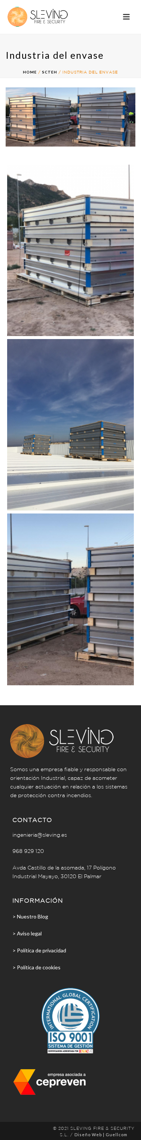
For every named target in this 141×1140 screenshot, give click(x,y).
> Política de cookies (36, 967)
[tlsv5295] (70, 599)
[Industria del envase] (70, 115)
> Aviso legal (27, 933)
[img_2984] (70, 424)
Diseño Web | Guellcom (100, 1134)
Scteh (49, 72)
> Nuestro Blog (30, 916)
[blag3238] (70, 250)
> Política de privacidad (39, 950)
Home (30, 72)
